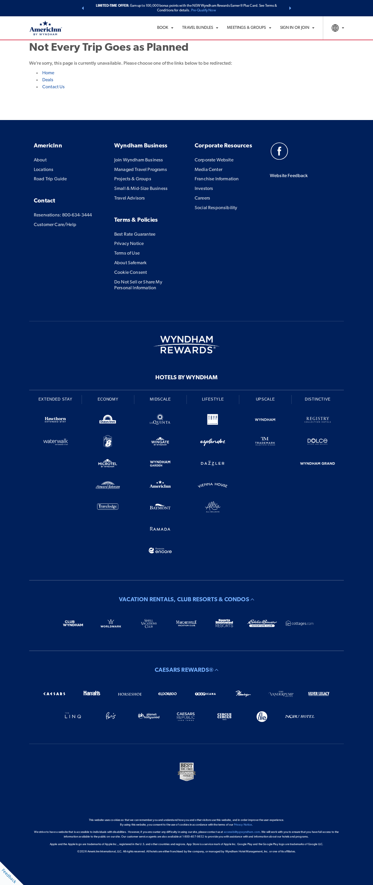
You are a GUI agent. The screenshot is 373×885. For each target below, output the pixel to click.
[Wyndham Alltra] (212, 508)
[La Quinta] (160, 421)
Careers (202, 198)
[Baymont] (160, 508)
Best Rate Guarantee (134, 234)
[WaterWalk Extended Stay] (55, 442)
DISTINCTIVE (318, 399)
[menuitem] (165, 28)
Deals (47, 80)
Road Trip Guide (50, 179)
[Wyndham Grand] (317, 464)
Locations (43, 170)
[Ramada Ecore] (160, 551)
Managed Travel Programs (140, 170)
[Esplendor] (212, 442)
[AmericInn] (160, 486)
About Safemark (130, 263)
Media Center (208, 170)
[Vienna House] (212, 486)
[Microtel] (107, 464)
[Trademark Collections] (265, 442)
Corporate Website (214, 160)
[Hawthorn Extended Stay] (55, 421)
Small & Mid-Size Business (141, 188)
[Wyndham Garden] (160, 464)
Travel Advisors (129, 198)
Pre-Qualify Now (203, 10)
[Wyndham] (265, 421)
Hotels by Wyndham (186, 378)
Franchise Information (217, 179)
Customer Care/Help (55, 225)
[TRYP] (212, 421)
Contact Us (53, 87)
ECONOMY (108, 399)
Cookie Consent (130, 272)
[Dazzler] (212, 464)
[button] (83, 8)
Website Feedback (289, 176)
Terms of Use (127, 253)
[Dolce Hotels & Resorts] (317, 442)
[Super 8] (107, 442)
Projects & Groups (132, 179)
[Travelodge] (107, 508)
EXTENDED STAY (55, 399)
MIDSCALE (160, 399)
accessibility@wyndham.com (242, 832)
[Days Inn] (107, 421)
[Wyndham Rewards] (186, 344)
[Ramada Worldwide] (160, 530)
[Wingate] (160, 442)
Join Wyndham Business (138, 160)
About (40, 160)
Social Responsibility (216, 208)
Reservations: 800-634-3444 (63, 215)
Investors (204, 188)
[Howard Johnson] (107, 486)
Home (48, 73)
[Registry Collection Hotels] (317, 421)
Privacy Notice (129, 243)
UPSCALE (265, 399)
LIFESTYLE (213, 399)
